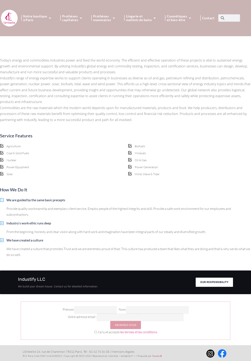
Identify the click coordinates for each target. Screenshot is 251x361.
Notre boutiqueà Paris (35, 18)
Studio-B (157, 355)
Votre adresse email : (82, 317)
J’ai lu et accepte (127, 332)
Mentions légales (123, 351)
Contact (208, 18)
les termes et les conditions (138, 332)
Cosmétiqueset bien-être (177, 18)
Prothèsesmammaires (102, 18)
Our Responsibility (214, 282)
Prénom (68, 309)
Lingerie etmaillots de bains (139, 18)
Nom (122, 309)
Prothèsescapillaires (70, 18)
